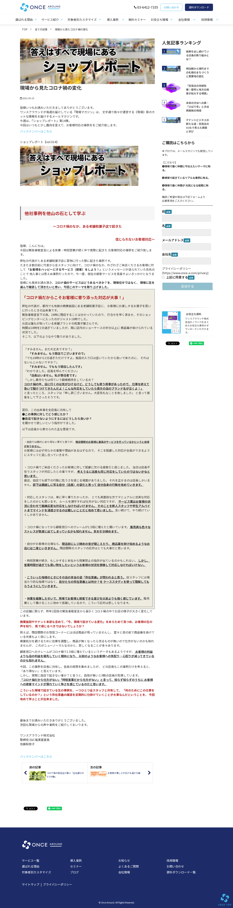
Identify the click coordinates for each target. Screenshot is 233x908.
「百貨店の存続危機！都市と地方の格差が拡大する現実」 (197, 89)
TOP (24, 29)
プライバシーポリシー (57, 884)
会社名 (166, 254)
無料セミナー (137, 19)
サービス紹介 (50, 19)
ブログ (74, 872)
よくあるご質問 (128, 866)
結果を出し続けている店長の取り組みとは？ (197, 55)
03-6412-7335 (147, 7)
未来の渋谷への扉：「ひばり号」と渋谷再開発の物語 (197, 106)
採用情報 (207, 19)
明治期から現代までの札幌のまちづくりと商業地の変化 (197, 72)
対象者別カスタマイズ (82, 19)
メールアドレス (173, 240)
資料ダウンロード (199, 7)
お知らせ (124, 860)
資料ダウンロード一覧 (181, 872)
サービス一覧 (30, 860)
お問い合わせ (171, 7)
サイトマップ (30, 884)
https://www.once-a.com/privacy (185, 273)
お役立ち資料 (193, 314)
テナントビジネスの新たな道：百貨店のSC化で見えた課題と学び (197, 125)
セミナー (76, 866)
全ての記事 (41, 29)
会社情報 (184, 19)
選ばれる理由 (24, 19)
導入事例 (113, 19)
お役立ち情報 (159, 19)
